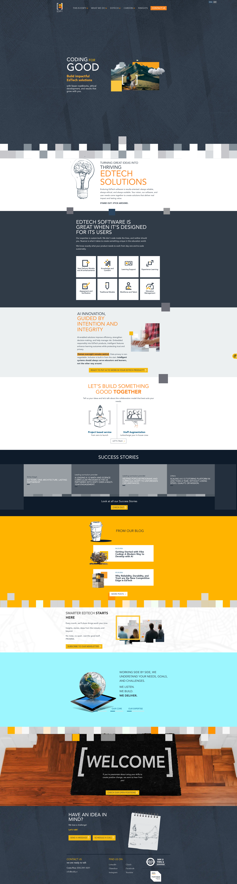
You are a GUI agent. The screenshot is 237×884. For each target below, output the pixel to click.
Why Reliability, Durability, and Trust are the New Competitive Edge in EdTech (132, 578)
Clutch (128, 864)
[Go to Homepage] (60, 11)
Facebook (130, 868)
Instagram (113, 872)
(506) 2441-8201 (83, 868)
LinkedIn (112, 864)
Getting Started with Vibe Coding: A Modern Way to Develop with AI (129, 554)
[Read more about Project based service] (99, 416)
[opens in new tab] (156, 862)
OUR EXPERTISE (135, 708)
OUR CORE (117, 708)
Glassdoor (113, 868)
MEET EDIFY (99, 708)
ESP (215, 2)
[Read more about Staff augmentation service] (134, 416)
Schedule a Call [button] (103, 837)
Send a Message (78, 837)
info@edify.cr (72, 871)
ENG (210, 2)
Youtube (129, 872)
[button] (80, 8)
